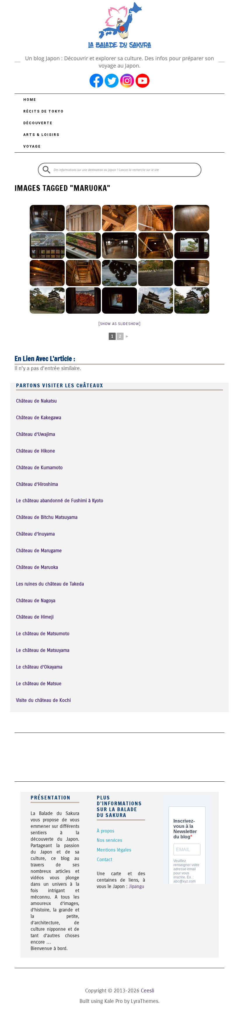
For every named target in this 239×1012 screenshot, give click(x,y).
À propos (105, 831)
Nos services (109, 840)
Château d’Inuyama (35, 534)
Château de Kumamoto (39, 467)
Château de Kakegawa (38, 417)
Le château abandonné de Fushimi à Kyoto (59, 500)
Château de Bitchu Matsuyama (47, 517)
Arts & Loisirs (41, 135)
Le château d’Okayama (39, 667)
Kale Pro (113, 1001)
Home (29, 100)
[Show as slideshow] (119, 324)
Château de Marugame (39, 550)
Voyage (32, 146)
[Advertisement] (121, 756)
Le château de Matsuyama (42, 650)
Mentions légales (114, 850)
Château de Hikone (35, 451)
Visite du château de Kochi (43, 700)
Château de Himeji (35, 617)
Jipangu (136, 886)
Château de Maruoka (37, 567)
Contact (104, 859)
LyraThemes (144, 1001)
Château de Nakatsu (36, 401)
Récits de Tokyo (43, 111)
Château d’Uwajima (35, 434)
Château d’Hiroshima (37, 484)
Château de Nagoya (35, 600)
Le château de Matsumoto (42, 633)
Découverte (37, 123)
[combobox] (119, 170)
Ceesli (147, 990)
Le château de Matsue (38, 683)
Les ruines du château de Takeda (50, 584)
